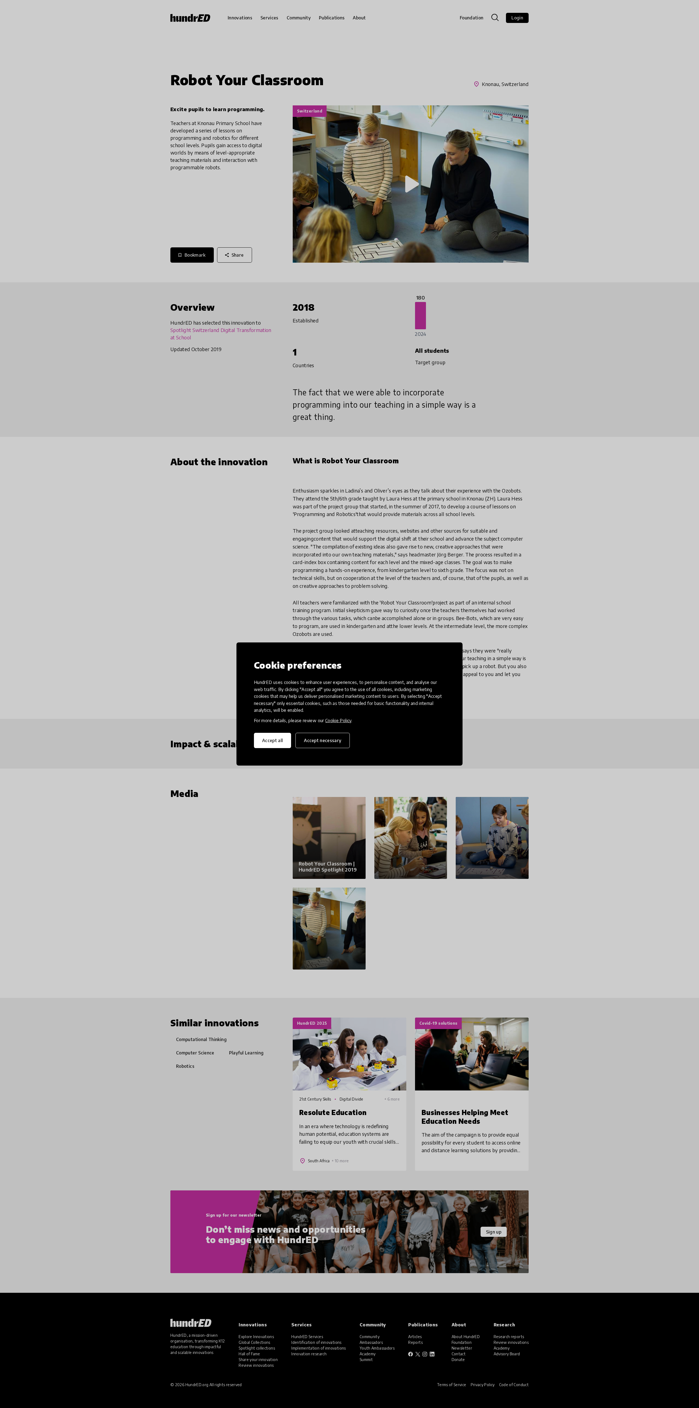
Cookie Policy (338, 720)
